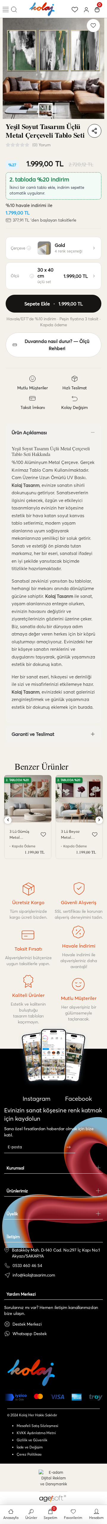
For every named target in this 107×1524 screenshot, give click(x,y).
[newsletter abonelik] (68, 1147)
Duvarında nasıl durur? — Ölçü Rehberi (57, 344)
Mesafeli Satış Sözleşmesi (37, 1425)
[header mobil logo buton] (42, 8)
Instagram (36, 1098)
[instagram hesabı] (53, 1072)
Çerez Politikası (29, 1454)
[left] (8, 820)
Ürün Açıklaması (29, 432)
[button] (10, 68)
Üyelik (12, 1213)
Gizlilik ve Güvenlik (32, 1440)
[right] (99, 820)
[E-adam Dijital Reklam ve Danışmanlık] (53, 1478)
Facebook (78, 1098)
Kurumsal (15, 1168)
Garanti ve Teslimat (33, 734)
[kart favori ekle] (43, 834)
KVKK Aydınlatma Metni (36, 1433)
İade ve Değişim (30, 1447)
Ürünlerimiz (17, 1191)
